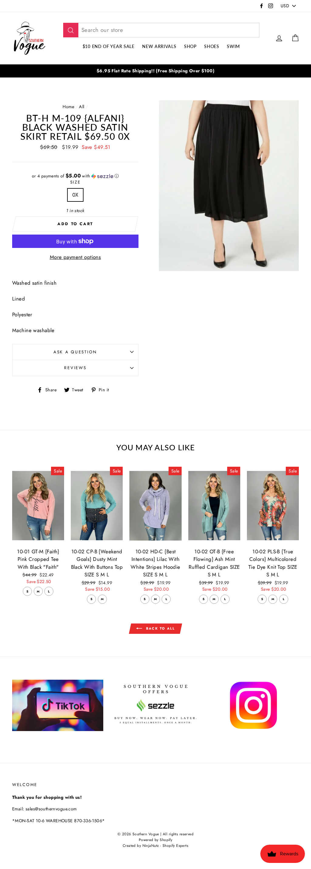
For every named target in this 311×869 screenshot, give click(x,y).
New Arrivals (159, 46)
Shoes (211, 46)
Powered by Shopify (156, 839)
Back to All (160, 628)
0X (75, 194)
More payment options (75, 257)
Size (75, 182)
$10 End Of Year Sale (109, 46)
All (81, 107)
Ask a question (75, 352)
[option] (155, 70)
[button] (75, 176)
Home (68, 107)
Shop (190, 46)
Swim (233, 46)
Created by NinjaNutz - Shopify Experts (155, 845)
